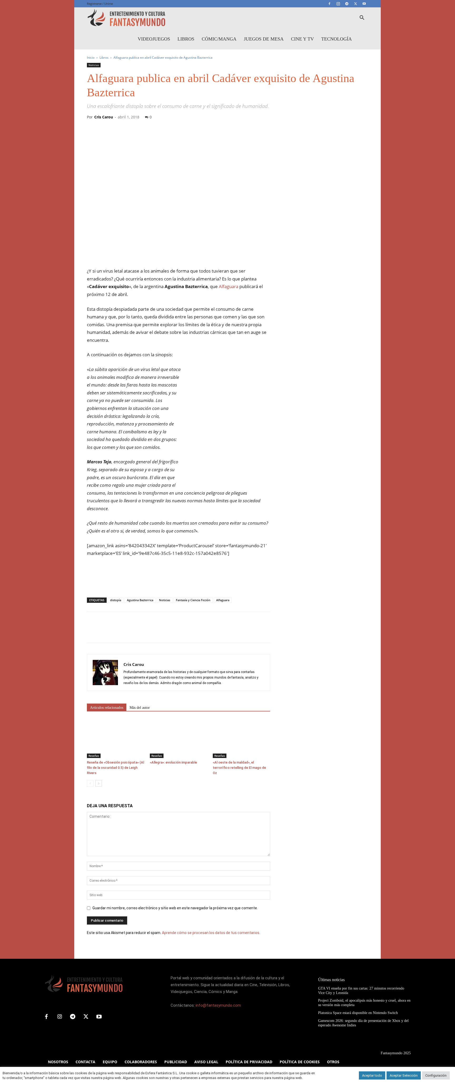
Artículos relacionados (106, 708)
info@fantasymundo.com (218, 1005)
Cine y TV (302, 39)
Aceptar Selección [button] (404, 1075)
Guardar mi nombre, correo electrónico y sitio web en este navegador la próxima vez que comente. (175, 908)
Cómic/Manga (219, 39)
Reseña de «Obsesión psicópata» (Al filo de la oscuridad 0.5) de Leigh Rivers (115, 767)
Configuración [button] (436, 1075)
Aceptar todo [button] (372, 1075)
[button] (361, 18)
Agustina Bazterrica (140, 600)
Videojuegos (154, 39)
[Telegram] (347, 3)
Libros (185, 39)
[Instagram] (338, 3)
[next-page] (98, 783)
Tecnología (336, 39)
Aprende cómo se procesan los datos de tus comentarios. (211, 933)
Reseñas (93, 755)
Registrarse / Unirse (100, 4)
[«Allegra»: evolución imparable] (178, 738)
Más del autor (140, 708)
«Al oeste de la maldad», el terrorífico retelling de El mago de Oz (239, 767)
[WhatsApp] (128, 632)
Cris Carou (103, 116)
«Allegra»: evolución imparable (173, 762)
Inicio (91, 57)
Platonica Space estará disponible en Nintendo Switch (358, 1013)
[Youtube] (364, 3)
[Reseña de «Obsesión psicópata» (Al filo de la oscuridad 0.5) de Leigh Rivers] (115, 738)
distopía (115, 600)
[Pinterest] (116, 632)
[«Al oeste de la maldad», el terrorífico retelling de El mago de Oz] (241, 738)
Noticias (93, 65)
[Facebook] (329, 3)
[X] (355, 3)
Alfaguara (228, 286)
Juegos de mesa (264, 39)
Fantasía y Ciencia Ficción (193, 600)
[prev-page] (90, 783)
